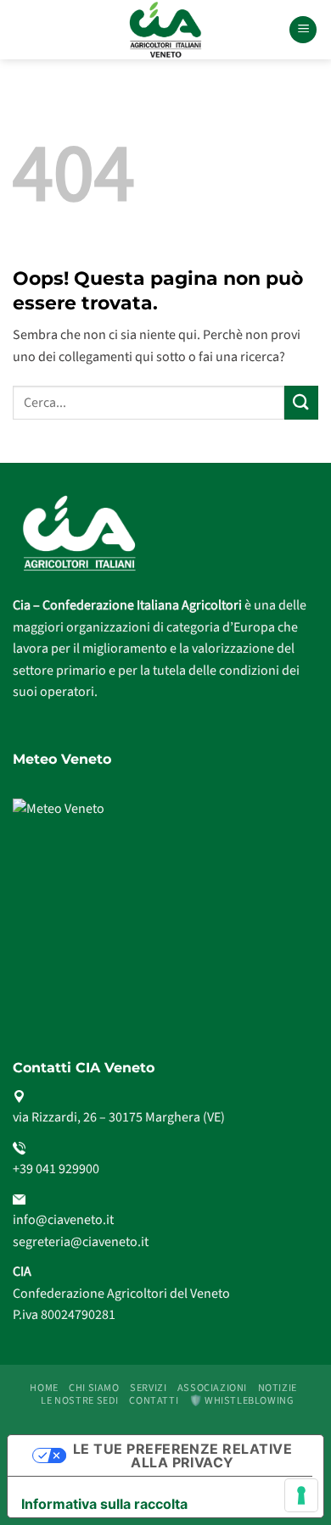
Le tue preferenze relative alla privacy (182, 1455)
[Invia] (301, 402)
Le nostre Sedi (80, 1400)
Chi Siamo (94, 1387)
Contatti (153, 1400)
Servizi (148, 1387)
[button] (303, 30)
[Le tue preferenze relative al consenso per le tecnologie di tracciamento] (301, 1495)
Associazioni (212, 1387)
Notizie (277, 1387)
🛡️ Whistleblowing (242, 1400)
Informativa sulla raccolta (104, 1503)
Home (44, 1387)
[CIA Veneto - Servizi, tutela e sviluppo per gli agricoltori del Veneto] (166, 29)
